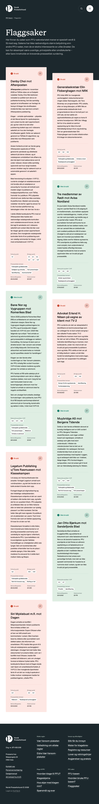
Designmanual (11, 774)
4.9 (13, 421)
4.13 (29, 572)
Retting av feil (31, 581)
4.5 (76, 376)
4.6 (80, 376)
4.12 (21, 421)
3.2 (37, 257)
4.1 (12, 257)
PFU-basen (9, 18)
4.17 (38, 260)
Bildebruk (28, 431)
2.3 (12, 693)
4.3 (59, 582)
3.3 (63, 271)
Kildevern (14, 699)
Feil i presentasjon (32, 269)
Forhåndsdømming (64, 386)
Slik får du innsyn (77, 740)
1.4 (29, 257)
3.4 (33, 693)
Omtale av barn (81, 159)
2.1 (33, 257)
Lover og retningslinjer (79, 754)
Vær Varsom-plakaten (48, 740)
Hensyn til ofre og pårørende (67, 383)
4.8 (68, 152)
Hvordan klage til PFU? (48, 773)
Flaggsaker (73, 786)
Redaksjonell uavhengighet (28, 699)
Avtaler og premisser (64, 278)
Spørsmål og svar (46, 790)
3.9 (68, 271)
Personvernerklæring (14, 770)
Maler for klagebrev (78, 745)
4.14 (34, 572)
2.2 (29, 693)
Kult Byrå (16, 791)
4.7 (33, 260)
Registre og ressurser (79, 749)
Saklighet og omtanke (18, 269)
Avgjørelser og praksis (79, 758)
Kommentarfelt (26, 273)
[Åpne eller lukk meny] (89, 8)
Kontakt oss (10, 766)
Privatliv (60, 589)
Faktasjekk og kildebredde (19, 266)
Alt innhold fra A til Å (13, 777)
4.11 (17, 421)
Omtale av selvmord (18, 434)
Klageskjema (43, 778)
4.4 (29, 260)
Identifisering (16, 273)
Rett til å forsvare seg (18, 581)
